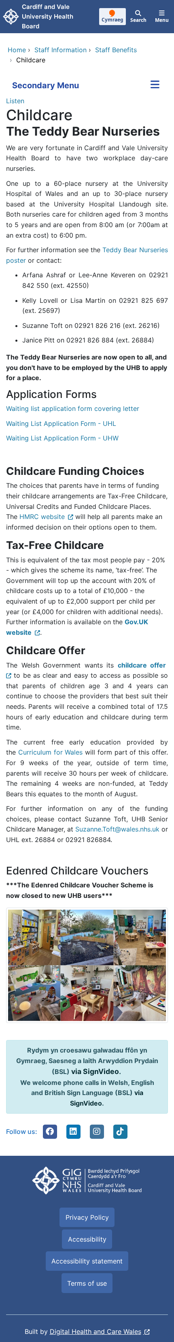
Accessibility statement (87, 1261)
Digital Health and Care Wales (95, 1331)
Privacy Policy (87, 1217)
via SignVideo (95, 1071)
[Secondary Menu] (155, 85)
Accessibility (87, 1239)
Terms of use (87, 1283)
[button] (50, 1131)
